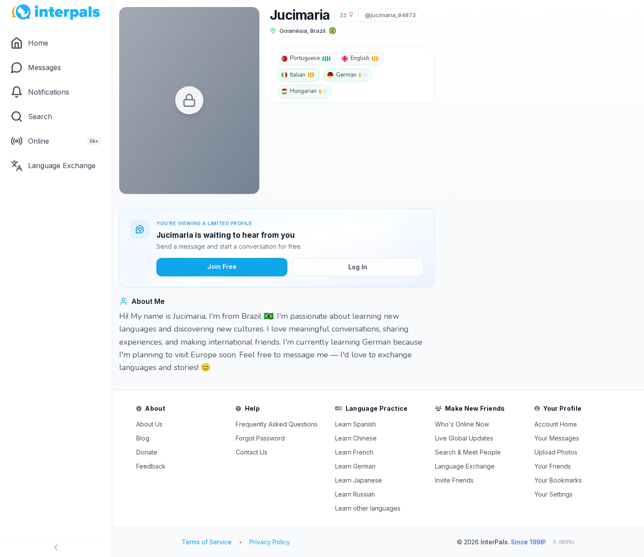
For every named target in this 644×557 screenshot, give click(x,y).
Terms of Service (207, 542)
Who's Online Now (462, 424)
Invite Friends (454, 480)
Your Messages (556, 438)
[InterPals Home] (56, 12)
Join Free (222, 266)
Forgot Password (260, 438)
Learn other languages (367, 508)
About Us (149, 424)
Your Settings (553, 494)
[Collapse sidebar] (56, 547)
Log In (357, 267)
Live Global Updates (464, 438)
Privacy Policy (269, 542)
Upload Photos (555, 452)
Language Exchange (465, 466)
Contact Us (251, 452)
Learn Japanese (358, 480)
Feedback (151, 466)
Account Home (555, 424)
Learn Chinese (356, 438)
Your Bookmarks (558, 480)
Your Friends (552, 466)
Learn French (354, 452)
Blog (142, 438)
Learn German (355, 466)
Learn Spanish (355, 424)
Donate (146, 452)
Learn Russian (355, 494)
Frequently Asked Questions (277, 424)
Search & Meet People (468, 452)
